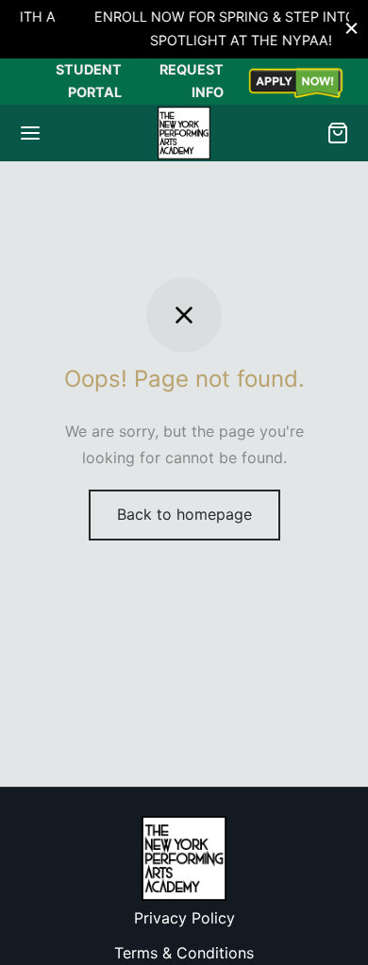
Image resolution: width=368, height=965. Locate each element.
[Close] (351, 29)
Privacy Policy (184, 917)
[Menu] (30, 133)
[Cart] (337, 133)
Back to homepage (184, 514)
